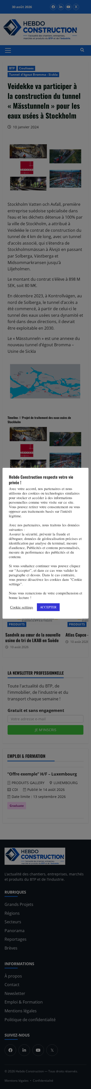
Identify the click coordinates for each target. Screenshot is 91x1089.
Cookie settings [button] (21, 607)
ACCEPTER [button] (48, 607)
